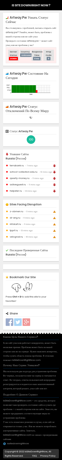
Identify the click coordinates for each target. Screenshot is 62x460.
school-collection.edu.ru (23, 171)
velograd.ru (16, 236)
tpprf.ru (14, 230)
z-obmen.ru (16, 211)
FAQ (34, 455)
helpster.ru (16, 190)
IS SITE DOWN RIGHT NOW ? (31, 5)
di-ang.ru (15, 217)
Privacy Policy (47, 455)
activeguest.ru (18, 184)
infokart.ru (15, 224)
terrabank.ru (17, 165)
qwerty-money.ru (19, 178)
